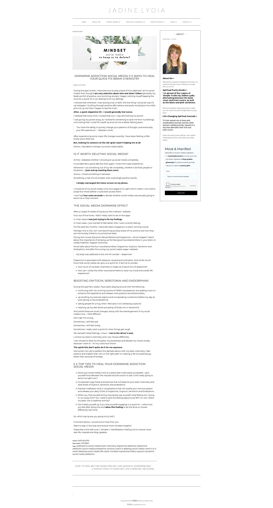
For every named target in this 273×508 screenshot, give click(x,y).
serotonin (149, 451)
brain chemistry (108, 446)
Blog (173, 22)
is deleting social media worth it (136, 449)
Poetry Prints (157, 22)
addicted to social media (89, 446)
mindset (114, 451)
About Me (96, 22)
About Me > (168, 78)
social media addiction (84, 454)
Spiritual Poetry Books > (175, 90)
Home (84, 22)
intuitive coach (114, 449)
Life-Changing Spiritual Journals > (180, 116)
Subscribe (181, 193)
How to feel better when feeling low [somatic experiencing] (113, 466)
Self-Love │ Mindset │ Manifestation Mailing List (113, 429)
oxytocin (141, 451)
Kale (135, 500)
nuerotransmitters (127, 451)
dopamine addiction (127, 446)
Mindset (85, 443)
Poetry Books (113, 22)
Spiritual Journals (135, 22)
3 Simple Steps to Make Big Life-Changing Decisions (123, 469)
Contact (186, 22)
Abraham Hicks (105, 130)
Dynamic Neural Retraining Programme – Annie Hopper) (119, 237)
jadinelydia (84, 440)
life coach (104, 451)
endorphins (100, 449)
